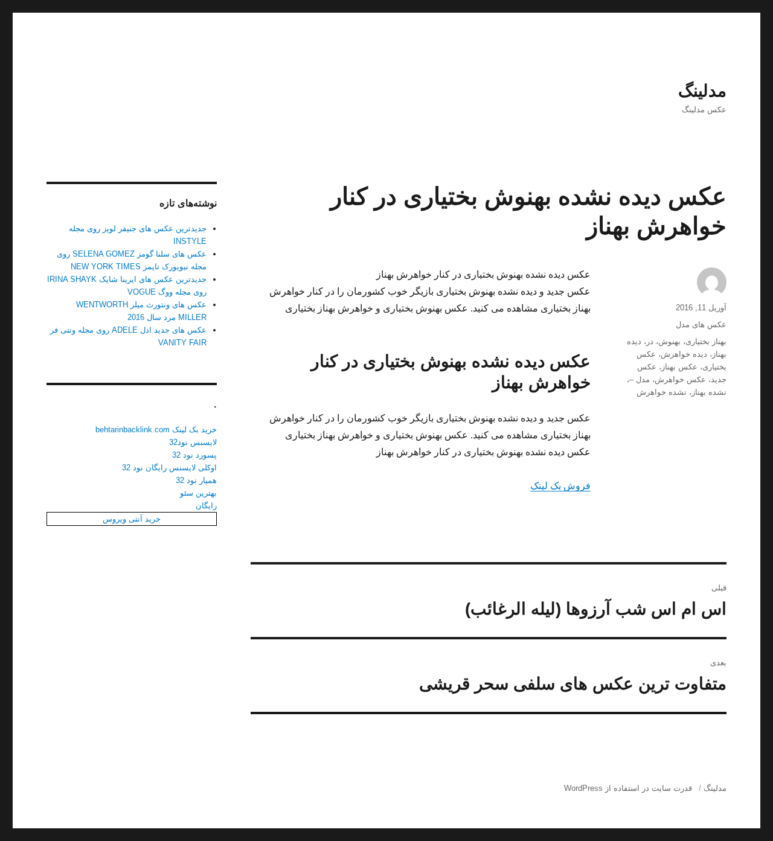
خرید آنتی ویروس (132, 518)
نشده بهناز (708, 392)
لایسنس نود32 (193, 442)
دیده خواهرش (684, 354)
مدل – (639, 379)
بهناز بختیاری (705, 341)
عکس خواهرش (680, 379)
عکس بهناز (679, 366)
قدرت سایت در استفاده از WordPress (628, 788)
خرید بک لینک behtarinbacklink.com (156, 429)
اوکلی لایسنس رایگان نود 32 (169, 467)
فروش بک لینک (560, 486)
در (649, 341)
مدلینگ (702, 91)
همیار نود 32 (196, 480)
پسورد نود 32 (194, 454)
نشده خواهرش (662, 392)
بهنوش (669, 341)
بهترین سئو (198, 492)
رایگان (206, 505)
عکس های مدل (701, 324)
